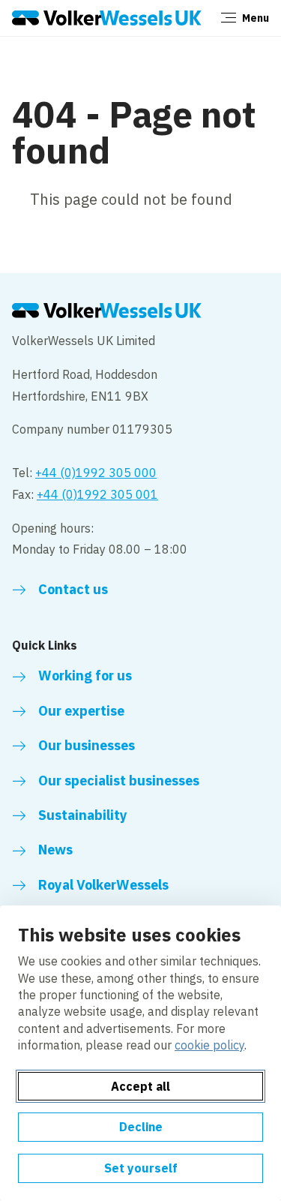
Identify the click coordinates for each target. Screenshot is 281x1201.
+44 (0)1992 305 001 (97, 494)
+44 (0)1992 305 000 (96, 472)
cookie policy (209, 1044)
